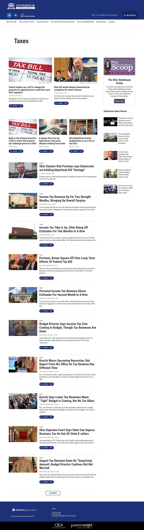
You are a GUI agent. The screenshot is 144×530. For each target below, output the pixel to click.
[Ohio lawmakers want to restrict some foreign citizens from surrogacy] (110, 137)
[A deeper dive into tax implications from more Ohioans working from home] (53, 127)
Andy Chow (42, 265)
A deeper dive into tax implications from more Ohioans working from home (52, 141)
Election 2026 (43, 22)
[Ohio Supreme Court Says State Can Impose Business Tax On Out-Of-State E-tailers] (23, 434)
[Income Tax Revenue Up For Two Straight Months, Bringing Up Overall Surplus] (23, 201)
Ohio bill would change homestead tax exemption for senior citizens (72, 88)
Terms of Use (56, 512)
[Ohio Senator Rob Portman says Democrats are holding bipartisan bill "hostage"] (23, 170)
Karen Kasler (43, 204)
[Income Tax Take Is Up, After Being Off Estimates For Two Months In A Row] (23, 231)
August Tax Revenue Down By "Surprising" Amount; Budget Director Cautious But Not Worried (66, 464)
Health (41, 163)
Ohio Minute (101, 22)
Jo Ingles (11, 95)
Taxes (41, 194)
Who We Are (12, 22)
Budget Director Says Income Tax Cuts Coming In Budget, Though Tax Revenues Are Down (67, 327)
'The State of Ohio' (27, 22)
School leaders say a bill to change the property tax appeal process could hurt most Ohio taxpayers (29, 90)
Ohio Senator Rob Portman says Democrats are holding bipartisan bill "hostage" (66, 168)
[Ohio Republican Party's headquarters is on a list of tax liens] (83, 127)
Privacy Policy (56, 514)
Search (112, 22)
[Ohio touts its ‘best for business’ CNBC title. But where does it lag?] (110, 189)
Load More (53, 493)
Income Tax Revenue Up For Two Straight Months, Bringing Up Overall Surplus (65, 198)
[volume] (15, 15)
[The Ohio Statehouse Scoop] (119, 66)
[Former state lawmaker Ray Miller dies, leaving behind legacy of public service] (110, 155)
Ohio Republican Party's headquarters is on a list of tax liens (81, 141)
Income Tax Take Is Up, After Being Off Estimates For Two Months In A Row (63, 229)
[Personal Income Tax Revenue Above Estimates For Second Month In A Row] (23, 295)
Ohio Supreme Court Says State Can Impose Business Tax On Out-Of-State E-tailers (67, 431)
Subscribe (119, 101)
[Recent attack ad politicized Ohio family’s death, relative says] (110, 173)
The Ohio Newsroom (85, 22)
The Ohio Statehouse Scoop (63, 22)
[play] (9, 15)
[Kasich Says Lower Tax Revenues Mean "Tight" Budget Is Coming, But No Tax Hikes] (23, 401)
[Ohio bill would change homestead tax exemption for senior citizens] (75, 70)
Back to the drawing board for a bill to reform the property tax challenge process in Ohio (22, 141)
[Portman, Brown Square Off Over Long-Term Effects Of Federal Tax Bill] (23, 262)
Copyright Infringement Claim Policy (64, 516)
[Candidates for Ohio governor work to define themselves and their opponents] (110, 121)
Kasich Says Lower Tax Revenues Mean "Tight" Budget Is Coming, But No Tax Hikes (66, 399)
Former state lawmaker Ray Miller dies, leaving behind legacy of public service (125, 156)
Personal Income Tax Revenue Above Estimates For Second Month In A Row (63, 293)
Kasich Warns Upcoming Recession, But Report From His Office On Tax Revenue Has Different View (66, 364)
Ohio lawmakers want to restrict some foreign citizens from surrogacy (124, 138)
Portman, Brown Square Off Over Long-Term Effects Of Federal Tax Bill (67, 260)
